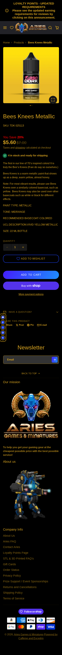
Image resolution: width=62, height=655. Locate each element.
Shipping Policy (13, 592)
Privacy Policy (12, 575)
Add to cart (31, 274)
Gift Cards (9, 564)
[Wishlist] (11, 27)
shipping (20, 147)
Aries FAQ (9, 541)
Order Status (11, 569)
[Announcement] (31, 10)
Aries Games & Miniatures (28, 634)
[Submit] (55, 360)
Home (6, 42)
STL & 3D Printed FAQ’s (18, 558)
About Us (9, 535)
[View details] (31, 414)
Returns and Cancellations (20, 587)
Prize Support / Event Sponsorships (25, 581)
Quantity (9, 241)
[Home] (31, 28)
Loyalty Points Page (15, 552)
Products (19, 42)
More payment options (31, 294)
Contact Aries (11, 547)
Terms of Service (13, 598)
